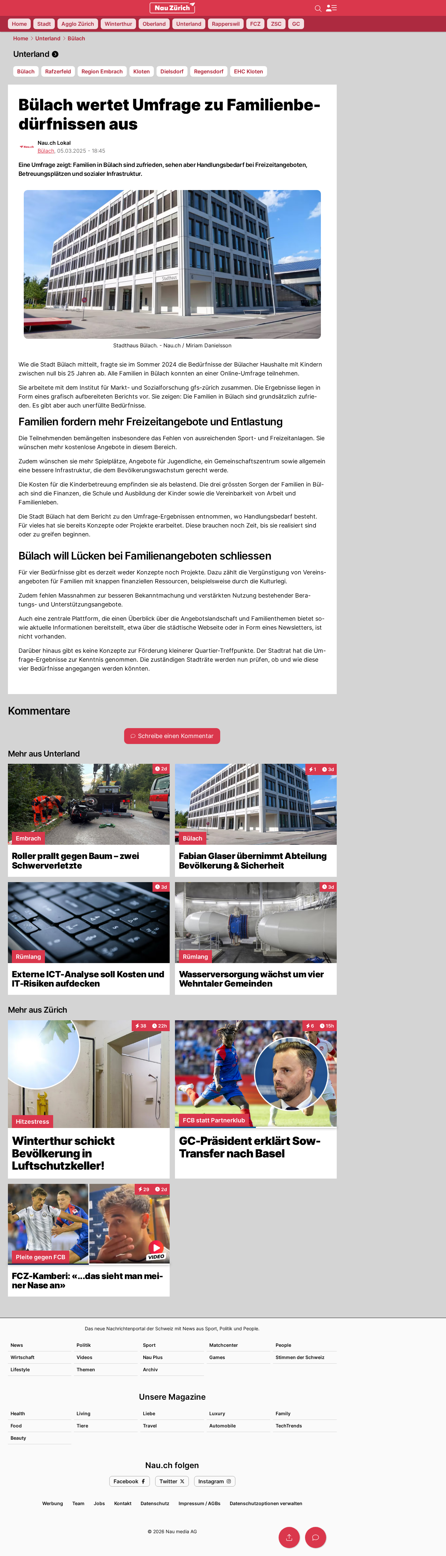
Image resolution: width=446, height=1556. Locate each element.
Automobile (222, 1425)
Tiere (82, 1425)
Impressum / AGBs (200, 1503)
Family (283, 1413)
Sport (149, 1345)
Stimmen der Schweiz (300, 1357)
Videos (84, 1357)
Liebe (149, 1413)
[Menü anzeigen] (331, 8)
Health (18, 1413)
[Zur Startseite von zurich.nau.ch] (172, 8)
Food (16, 1425)
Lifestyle (20, 1369)
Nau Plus (153, 1357)
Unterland (47, 38)
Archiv (150, 1369)
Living (83, 1413)
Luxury (217, 1413)
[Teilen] (289, 1537)
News (17, 1345)
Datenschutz (155, 1503)
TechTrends (289, 1425)
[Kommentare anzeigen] (315, 1537)
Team (78, 1503)
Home (20, 38)
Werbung (52, 1503)
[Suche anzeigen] (318, 8)
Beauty (18, 1438)
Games (217, 1357)
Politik (84, 1345)
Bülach (76, 38)
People (283, 1345)
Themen (86, 1369)
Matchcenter (223, 1345)
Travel (150, 1425)
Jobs (99, 1503)
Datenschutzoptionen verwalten (266, 1503)
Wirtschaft (22, 1357)
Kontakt (122, 1503)
